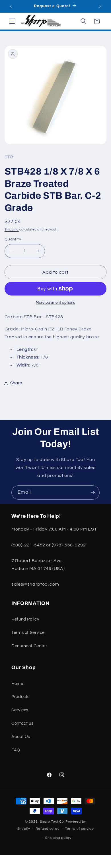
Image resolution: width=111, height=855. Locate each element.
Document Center (29, 646)
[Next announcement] (100, 6)
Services (19, 710)
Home (17, 684)
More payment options (55, 303)
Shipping (12, 229)
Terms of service (79, 828)
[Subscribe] (92, 492)
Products (20, 697)
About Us (20, 737)
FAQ (15, 750)
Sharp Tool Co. (52, 821)
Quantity (13, 239)
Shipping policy (58, 837)
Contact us (22, 723)
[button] (11, 21)
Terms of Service (28, 632)
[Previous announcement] (11, 6)
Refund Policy (25, 619)
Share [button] (16, 383)
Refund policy (47, 828)
